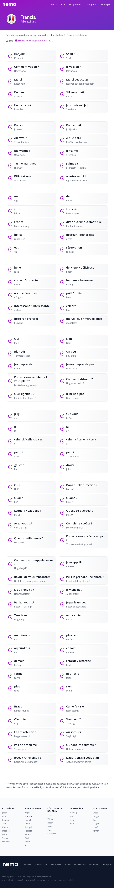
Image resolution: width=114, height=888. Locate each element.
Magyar (96, 823)
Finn (72, 823)
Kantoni (5, 820)
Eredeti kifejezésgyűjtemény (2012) (36, 40)
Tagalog (6, 838)
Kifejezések (75, 4)
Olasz (27, 823)
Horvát (96, 827)
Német (28, 820)
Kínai (4, 816)
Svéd (72, 816)
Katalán (28, 834)
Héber (50, 822)
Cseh (95, 820)
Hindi (49, 826)
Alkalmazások (58, 4)
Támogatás (90, 4)
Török (50, 819)
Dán (72, 820)
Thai (4, 823)
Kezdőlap (28, 864)
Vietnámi (6, 841)
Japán (4, 812)
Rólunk (68, 864)
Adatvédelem (80, 864)
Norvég (73, 812)
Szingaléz (51, 833)
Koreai (5, 827)
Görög (27, 838)
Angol (27, 812)
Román (96, 830)
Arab (49, 815)
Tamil (49, 830)
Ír (25, 845)
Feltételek (93, 864)
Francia (28, 816)
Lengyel (96, 816)
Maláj (4, 834)
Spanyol (28, 827)
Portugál (28, 830)
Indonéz (5, 830)
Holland (28, 841)
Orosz (95, 812)
